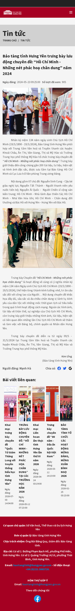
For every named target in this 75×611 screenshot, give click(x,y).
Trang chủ (10, 40)
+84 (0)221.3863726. (37, 569)
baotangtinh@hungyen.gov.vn (32, 565)
